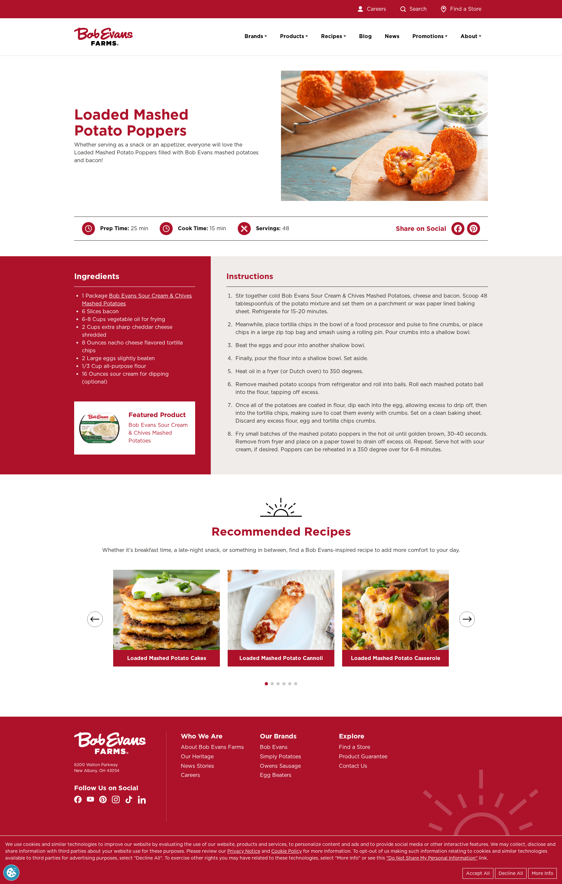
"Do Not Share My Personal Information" (431, 858)
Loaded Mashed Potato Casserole (395, 658)
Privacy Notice (243, 851)
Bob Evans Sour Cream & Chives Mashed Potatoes (158, 433)
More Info (542, 873)
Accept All (478, 873)
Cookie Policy (286, 851)
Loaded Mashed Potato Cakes (166, 658)
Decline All (511, 873)
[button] (266, 683)
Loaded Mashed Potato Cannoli (281, 658)
